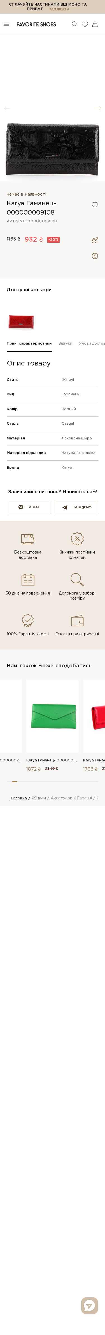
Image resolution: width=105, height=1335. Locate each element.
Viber (34, 507)
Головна (19, 798)
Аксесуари (61, 798)
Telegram (82, 507)
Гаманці (84, 798)
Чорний (69, 409)
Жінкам (39, 798)
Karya (67, 467)
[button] (97, 108)
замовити (59, 9)
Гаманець (70, 394)
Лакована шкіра (77, 438)
